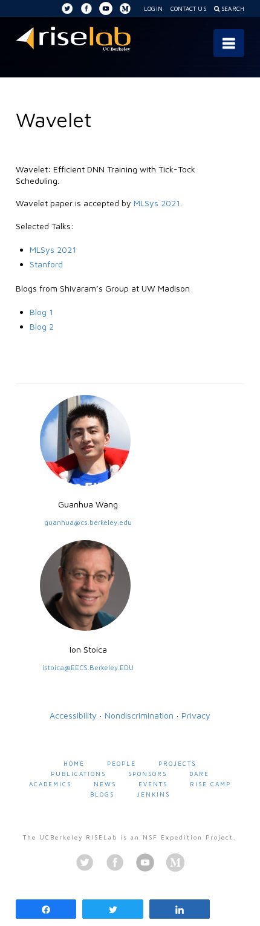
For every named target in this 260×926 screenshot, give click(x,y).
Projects (177, 763)
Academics (50, 783)
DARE (199, 773)
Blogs (102, 794)
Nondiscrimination (139, 715)
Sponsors (147, 773)
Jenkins (153, 794)
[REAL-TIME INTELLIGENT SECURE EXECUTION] (73, 37)
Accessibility (73, 715)
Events (152, 783)
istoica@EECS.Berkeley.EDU (88, 667)
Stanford (46, 264)
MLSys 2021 (157, 203)
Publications (78, 773)
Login (153, 8)
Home (74, 763)
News (105, 783)
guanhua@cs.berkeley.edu (88, 522)
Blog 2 (42, 326)
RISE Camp (210, 783)
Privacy (195, 715)
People (121, 763)
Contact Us (188, 8)
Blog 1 (41, 312)
